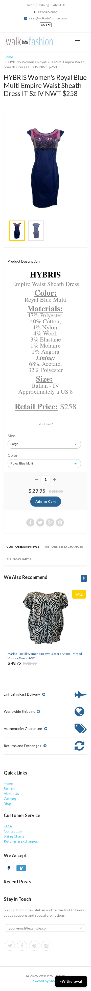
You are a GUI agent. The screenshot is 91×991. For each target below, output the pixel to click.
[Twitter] (10, 946)
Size (11, 435)
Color (12, 455)
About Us (59, 5)
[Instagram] (46, 946)
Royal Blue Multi (21, 463)
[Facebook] (22, 946)
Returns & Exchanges (64, 546)
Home (30, 5)
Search (9, 788)
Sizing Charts (19, 559)
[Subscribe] (81, 928)
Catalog (44, 5)
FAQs (8, 826)
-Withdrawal (71, 981)
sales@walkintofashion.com (48, 18)
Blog (7, 803)
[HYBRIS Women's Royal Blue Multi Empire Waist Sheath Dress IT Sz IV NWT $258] (45, 167)
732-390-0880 (47, 12)
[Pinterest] (34, 946)
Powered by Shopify (45, 981)
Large (14, 444)
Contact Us (13, 831)
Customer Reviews (22, 546)
